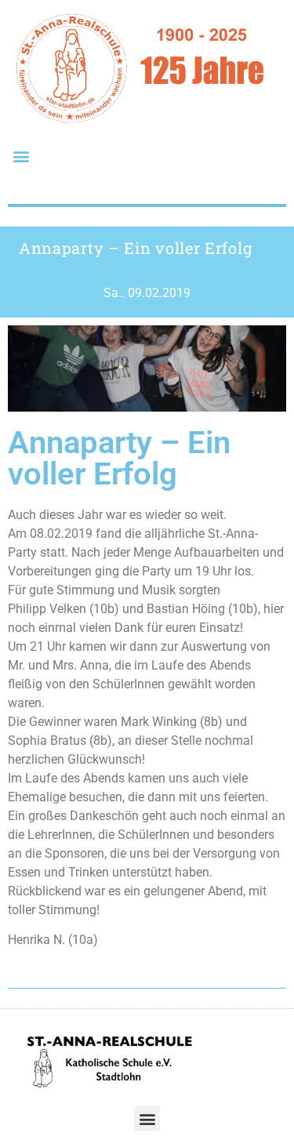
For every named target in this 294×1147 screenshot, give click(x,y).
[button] (21, 156)
